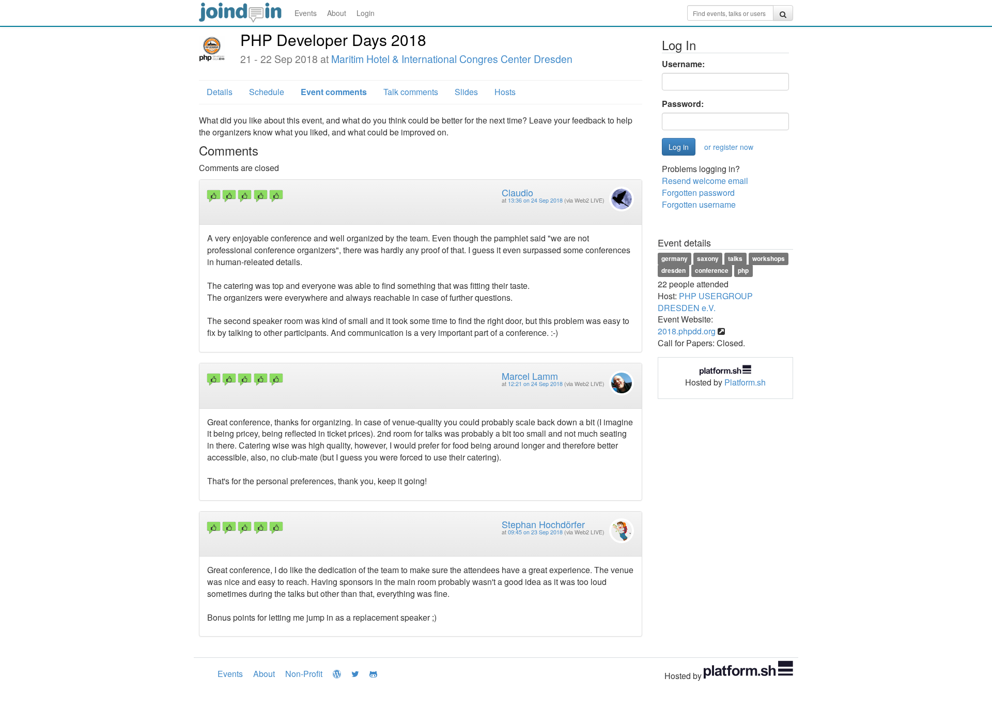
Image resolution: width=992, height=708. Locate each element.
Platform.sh (745, 382)
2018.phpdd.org (687, 331)
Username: (683, 64)
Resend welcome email (705, 181)
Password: (683, 104)
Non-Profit (303, 674)
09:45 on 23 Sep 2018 (535, 532)
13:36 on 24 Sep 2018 (535, 200)
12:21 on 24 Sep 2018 (535, 384)
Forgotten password (698, 192)
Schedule (266, 92)
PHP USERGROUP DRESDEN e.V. (705, 302)
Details (220, 92)
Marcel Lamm (530, 375)
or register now (728, 147)
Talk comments (410, 92)
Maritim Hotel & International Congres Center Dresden (451, 59)
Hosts (505, 92)
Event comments (334, 92)
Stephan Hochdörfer (543, 524)
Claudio (517, 192)
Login (366, 13)
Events (306, 13)
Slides (466, 92)
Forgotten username (699, 204)
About (336, 13)
